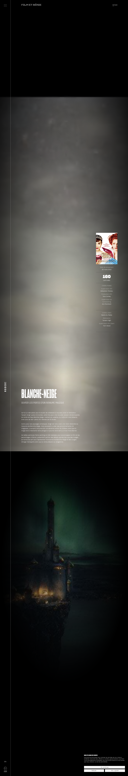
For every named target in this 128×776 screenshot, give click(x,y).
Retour (115, 5)
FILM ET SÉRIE (31, 4)
